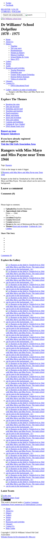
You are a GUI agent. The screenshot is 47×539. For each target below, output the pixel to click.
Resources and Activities (15, 68)
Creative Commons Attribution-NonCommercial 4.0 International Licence (21, 503)
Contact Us (10, 83)
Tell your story (16, 48)
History (8, 44)
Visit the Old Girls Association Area (18, 144)
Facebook (9, 5)
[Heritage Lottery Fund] (10, 498)
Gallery (8, 61)
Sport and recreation (13, 117)
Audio (8, 66)
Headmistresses (16, 50)
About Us (9, 42)
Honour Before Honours (20, 77)
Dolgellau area (16, 72)
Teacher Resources (18, 70)
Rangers (9, 165)
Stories (8, 64)
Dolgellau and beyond (14, 109)
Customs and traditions (14, 122)
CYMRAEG (6, 11)
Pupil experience (12, 113)
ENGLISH (16, 11)
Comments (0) (6, 255)
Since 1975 (15, 59)
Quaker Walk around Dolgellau (22, 75)
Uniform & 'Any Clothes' (15, 124)
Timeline (14, 46)
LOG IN (15, 9)
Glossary (9, 81)
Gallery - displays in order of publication (21, 90)
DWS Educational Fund (20, 85)
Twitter (8, 3)
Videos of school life (18, 79)
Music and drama (12, 115)
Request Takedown (10, 132)
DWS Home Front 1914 (15, 126)
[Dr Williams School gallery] (26, 269)
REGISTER (5, 9)
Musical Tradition (17, 55)
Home (8, 39)
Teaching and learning (14, 111)
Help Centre (10, 528)
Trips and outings (12, 120)
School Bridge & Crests (20, 57)
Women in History (18, 53)
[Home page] (11, 19)
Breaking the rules (13, 104)
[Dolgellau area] (6, 496)
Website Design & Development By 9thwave (18, 537)
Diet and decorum (12, 107)
